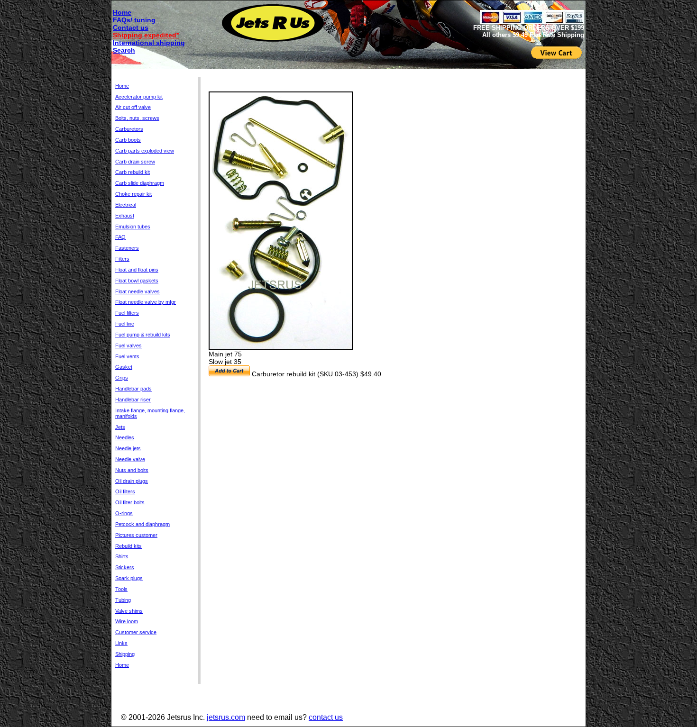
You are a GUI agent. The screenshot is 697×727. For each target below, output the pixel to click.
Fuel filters (127, 313)
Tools (121, 589)
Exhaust (124, 215)
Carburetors (129, 129)
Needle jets (128, 448)
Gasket (123, 367)
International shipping (149, 42)
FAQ (120, 237)
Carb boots (128, 140)
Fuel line (124, 324)
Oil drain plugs (131, 481)
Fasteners (127, 248)
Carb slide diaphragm (139, 183)
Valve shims (129, 611)
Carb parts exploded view (144, 151)
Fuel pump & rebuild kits (142, 334)
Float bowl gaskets (136, 280)
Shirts (121, 556)
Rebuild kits (128, 546)
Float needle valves (137, 291)
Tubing (123, 600)
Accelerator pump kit (139, 97)
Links (121, 643)
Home (122, 12)
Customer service (135, 632)
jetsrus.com (226, 717)
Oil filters (125, 491)
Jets (120, 427)
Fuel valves (128, 345)
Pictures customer (136, 535)
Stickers (124, 567)
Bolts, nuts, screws (137, 118)
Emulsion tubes (132, 226)
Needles (124, 437)
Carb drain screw (135, 161)
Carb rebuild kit (132, 172)
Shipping (125, 654)
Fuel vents (127, 356)
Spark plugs (129, 578)
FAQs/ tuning (134, 20)
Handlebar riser (133, 399)
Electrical (125, 205)
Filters (122, 259)
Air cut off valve (133, 107)
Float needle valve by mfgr (145, 302)
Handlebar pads (133, 388)
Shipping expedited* (146, 35)
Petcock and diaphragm (142, 524)
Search (124, 50)
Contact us (130, 27)
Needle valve (130, 459)
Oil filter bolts (130, 502)
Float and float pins (136, 270)
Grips (121, 378)
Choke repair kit (133, 194)
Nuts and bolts (131, 470)
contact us (326, 717)
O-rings (124, 513)
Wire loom (126, 621)
